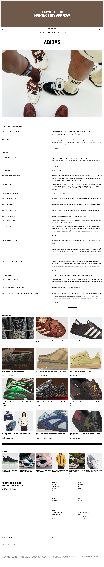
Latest (39, 32)
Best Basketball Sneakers (83, 518)
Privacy (57, 537)
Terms (66, 537)
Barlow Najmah (5, 473)
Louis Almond (60, 473)
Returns (54, 488)
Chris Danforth (27, 473)
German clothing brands (73, 133)
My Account (54, 484)
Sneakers (54, 32)
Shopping (44, 32)
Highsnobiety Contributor (75, 345)
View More (55, 148)
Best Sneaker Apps (56, 518)
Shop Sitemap (55, 527)
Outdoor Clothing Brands (57, 522)
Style (49, 32)
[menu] (2, 29)
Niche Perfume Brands (57, 514)
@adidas (54, 152)
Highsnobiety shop (72, 306)
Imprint (53, 537)
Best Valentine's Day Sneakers (58, 525)
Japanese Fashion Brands (83, 516)
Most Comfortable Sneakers (58, 520)
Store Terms (61, 537)
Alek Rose (81, 473)
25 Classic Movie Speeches (83, 520)
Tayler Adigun (5, 406)
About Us (80, 500)
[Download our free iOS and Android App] (5, 489)
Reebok (64, 240)
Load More (52, 444)
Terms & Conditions (56, 486)
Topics (53, 516)
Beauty (64, 32)
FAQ (53, 490)
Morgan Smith (5, 345)
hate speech (95, 228)
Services (79, 504)
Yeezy (59, 226)
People (79, 514)
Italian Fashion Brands (82, 525)
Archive (54, 502)
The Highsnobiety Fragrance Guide (85, 512)
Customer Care (55, 492)
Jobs (79, 502)
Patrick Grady (73, 375)
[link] (18, 331)
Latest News (80, 484)
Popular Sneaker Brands (83, 522)
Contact (79, 506)
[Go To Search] (99, 29)
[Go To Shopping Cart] (101, 29)
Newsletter (54, 500)
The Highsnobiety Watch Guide (58, 512)
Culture (59, 32)
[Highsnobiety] (52, 29)
